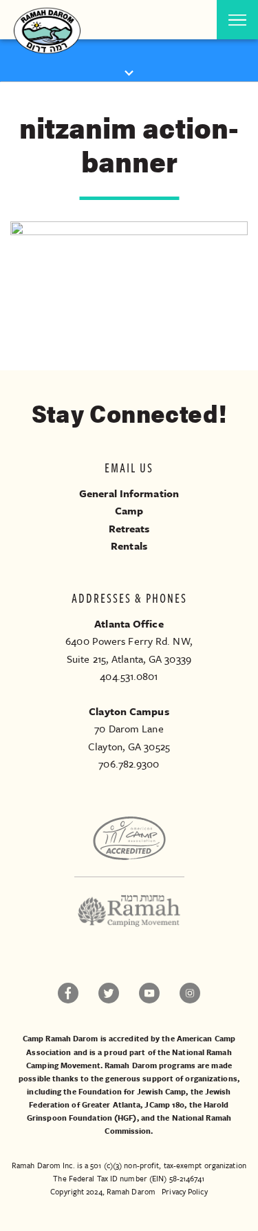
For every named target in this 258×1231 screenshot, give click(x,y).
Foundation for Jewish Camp (132, 1091)
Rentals (129, 545)
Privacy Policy (184, 1191)
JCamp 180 (164, 1104)
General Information (129, 493)
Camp (129, 510)
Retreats (129, 528)
